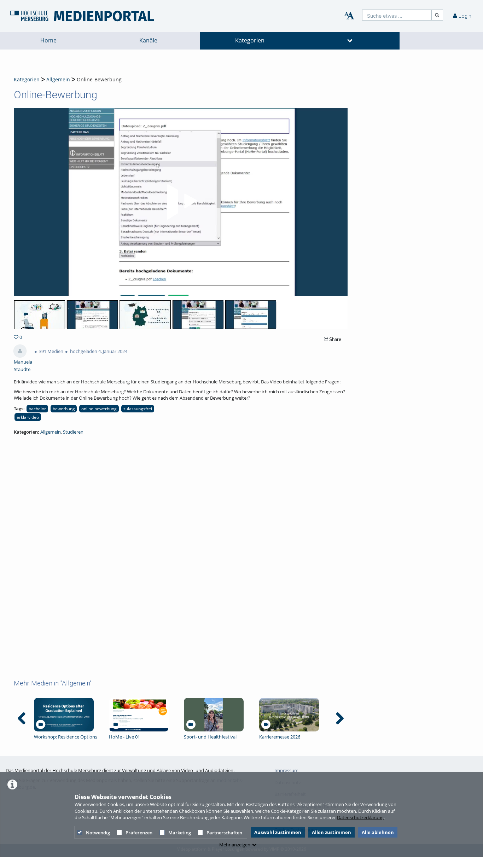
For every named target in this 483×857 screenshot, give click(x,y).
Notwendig (98, 832)
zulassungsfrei (137, 408)
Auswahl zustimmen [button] (277, 832)
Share (334, 339)
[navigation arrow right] (339, 718)
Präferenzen (139, 832)
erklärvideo (28, 417)
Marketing (179, 832)
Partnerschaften (224, 832)
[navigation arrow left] (21, 718)
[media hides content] (350, 41)
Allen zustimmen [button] (331, 832)
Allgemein (58, 79)
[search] (397, 15)
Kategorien (249, 40)
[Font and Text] (349, 16)
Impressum (286, 770)
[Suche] (437, 15)
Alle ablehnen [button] (378, 832)
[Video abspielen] (180, 202)
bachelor (37, 408)
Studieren (73, 432)
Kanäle (148, 40)
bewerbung (64, 408)
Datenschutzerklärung (360, 817)
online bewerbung (99, 408)
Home (48, 40)
